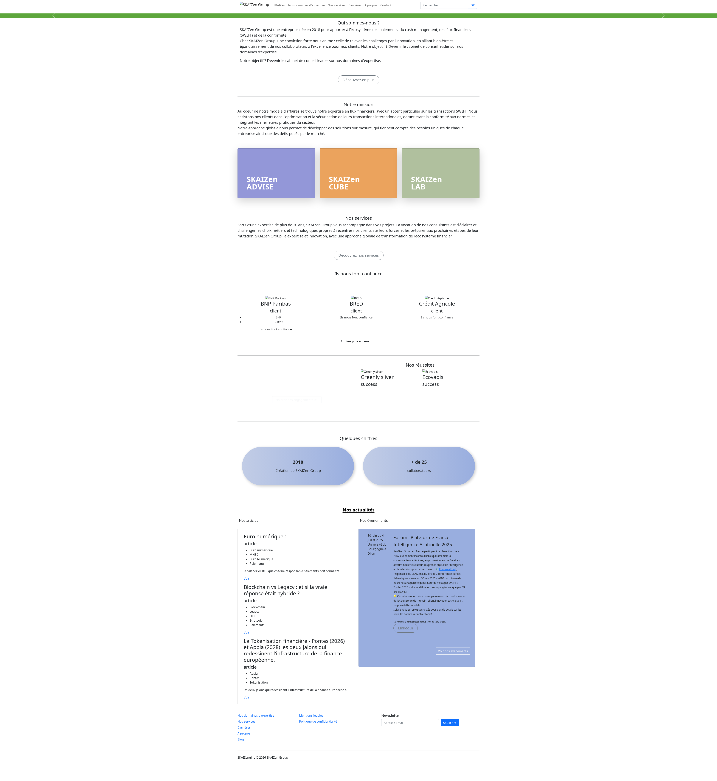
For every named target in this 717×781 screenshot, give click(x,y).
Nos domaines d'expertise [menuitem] (306, 5)
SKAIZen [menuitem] (279, 5)
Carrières (244, 727)
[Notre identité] (358, 13)
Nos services (246, 721)
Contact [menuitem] (385, 5)
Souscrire (450, 723)
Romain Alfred (447, 569)
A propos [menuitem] (370, 5)
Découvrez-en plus (359, 79)
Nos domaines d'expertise (256, 715)
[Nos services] (365, 13)
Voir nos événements (453, 651)
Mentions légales (311, 715)
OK (473, 5)
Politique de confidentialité (318, 721)
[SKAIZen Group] (352, 13)
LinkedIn (405, 628)
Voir (246, 578)
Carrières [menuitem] (354, 5)
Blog (241, 739)
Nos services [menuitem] (336, 5)
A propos (244, 733)
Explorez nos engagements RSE (297, 400)
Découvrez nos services (358, 255)
